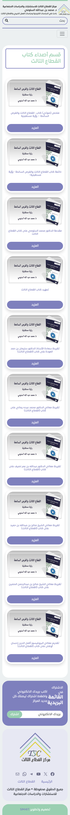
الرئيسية (46, 782)
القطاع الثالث (26, 782)
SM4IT (25, 810)
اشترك (14, 714)
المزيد (35, 128)
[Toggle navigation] (62, 34)
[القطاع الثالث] (35, 10)
